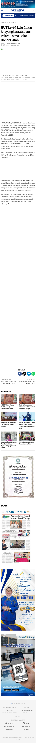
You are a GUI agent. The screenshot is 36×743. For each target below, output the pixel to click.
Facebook (11, 723)
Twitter (27, 723)
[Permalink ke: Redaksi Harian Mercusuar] (3, 44)
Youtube (10, 729)
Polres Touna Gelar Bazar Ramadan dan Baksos (26, 443)
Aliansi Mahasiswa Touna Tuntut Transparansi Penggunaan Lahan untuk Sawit (27, 425)
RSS (27, 729)
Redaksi (17, 716)
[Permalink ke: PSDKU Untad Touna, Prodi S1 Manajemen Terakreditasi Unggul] (9, 399)
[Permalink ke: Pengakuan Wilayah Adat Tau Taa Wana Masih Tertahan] (9, 416)
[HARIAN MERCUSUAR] (18, 10)
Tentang (26, 713)
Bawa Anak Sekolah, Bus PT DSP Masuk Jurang (8, 381)
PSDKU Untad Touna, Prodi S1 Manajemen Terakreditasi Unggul (7, 407)
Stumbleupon (10, 726)
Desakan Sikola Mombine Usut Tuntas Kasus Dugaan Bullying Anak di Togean (8, 444)
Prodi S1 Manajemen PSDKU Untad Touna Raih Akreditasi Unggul (27, 407)
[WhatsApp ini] (33, 374)
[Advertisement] (18, 102)
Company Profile (26, 710)
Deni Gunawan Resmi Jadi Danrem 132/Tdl (27, 381)
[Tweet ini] (24, 374)
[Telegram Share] (29, 374)
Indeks (26, 707)
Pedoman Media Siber (9, 713)
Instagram (27, 726)
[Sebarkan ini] (20, 374)
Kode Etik (9, 710)
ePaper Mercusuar (9, 707)
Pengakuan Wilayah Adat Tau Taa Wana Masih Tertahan (8, 424)
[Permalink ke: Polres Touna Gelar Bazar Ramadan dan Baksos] (27, 436)
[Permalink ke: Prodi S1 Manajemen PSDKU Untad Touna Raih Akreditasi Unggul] (27, 399)
